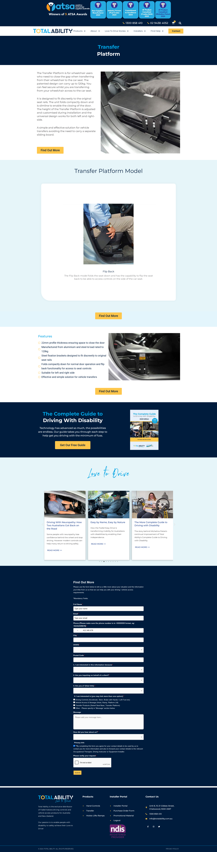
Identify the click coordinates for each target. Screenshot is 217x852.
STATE (76, 645)
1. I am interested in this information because (93, 665)
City (75, 635)
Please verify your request (84, 756)
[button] (180, 23)
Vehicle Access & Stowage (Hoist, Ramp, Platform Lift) (96, 702)
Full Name (78, 604)
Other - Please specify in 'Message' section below (95, 708)
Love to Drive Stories (115, 31)
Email (76, 614)
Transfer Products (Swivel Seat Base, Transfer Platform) (97, 705)
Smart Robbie (98, 849)
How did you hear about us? (85, 732)
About (94, 31)
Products (78, 31)
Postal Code (78, 655)
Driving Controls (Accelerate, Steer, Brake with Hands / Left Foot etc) (102, 700)
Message (77, 712)
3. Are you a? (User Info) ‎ (84, 686)
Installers (138, 31)
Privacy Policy (172, 849)
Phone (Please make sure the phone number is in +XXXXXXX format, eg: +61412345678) (104, 624)
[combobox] (77, 630)
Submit (77, 773)
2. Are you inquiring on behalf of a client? (91, 675)
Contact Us (152, 796)
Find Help (155, 31)
